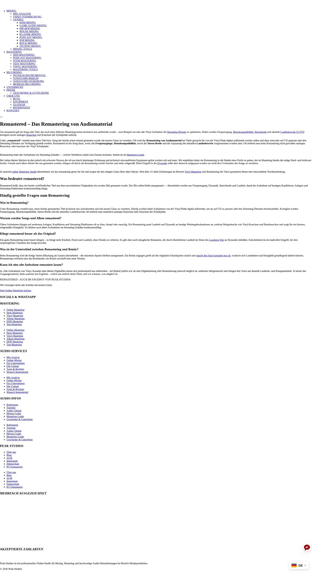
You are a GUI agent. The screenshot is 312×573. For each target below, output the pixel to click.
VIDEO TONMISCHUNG (27, 16)
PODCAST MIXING (31, 37)
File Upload (12, 366)
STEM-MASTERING (24, 60)
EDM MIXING (28, 22)
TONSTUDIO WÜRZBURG (28, 81)
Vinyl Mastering (14, 315)
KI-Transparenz (14, 466)
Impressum (12, 461)
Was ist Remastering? (14, 202)
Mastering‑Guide (15, 416)
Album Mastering (15, 318)
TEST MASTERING (24, 63)
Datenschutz (12, 463)
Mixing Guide (13, 413)
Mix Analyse (13, 357)
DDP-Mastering (14, 321)
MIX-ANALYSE (22, 13)
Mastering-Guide (135, 154)
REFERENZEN (21, 107)
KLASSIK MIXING (30, 34)
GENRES (18, 19)
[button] (156, 203)
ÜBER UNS (13, 95)
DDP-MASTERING (24, 54)
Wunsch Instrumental (17, 372)
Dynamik (162, 163)
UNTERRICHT (14, 87)
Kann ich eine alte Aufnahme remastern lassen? (31, 264)
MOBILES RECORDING (27, 84)
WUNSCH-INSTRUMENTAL (29, 75)
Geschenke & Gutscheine (19, 419)
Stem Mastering (14, 312)
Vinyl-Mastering (193, 171)
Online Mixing (14, 360)
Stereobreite (260, 132)
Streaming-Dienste (176, 132)
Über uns (11, 452)
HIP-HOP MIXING (30, 28)
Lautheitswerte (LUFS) (292, 132)
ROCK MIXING (28, 43)
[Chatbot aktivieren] (307, 548)
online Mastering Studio (24, 171)
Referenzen (12, 404)
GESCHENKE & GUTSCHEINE (31, 93)
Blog (9, 455)
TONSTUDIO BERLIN (26, 78)
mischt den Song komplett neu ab (213, 255)
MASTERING (14, 51)
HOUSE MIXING (29, 31)
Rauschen (31, 135)
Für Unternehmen (15, 363)
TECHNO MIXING (30, 46)
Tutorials (10, 407)
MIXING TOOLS (22, 49)
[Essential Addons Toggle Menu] (1, 116)
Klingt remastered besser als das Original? (28, 233)
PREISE (10, 90)
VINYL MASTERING (25, 66)
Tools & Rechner (15, 369)
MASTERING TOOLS (25, 69)
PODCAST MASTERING (27, 57)
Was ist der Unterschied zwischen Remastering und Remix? (39, 249)
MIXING (11, 10)
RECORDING (14, 72)
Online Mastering (15, 309)
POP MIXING (27, 40)
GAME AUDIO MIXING (33, 25)
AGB (9, 458)
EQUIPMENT (20, 101)
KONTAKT (12, 110)
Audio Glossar (13, 410)
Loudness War (216, 240)
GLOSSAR (19, 104)
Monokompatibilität (243, 132)
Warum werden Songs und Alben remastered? (30, 218)
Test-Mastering (14, 324)
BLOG (16, 98)
